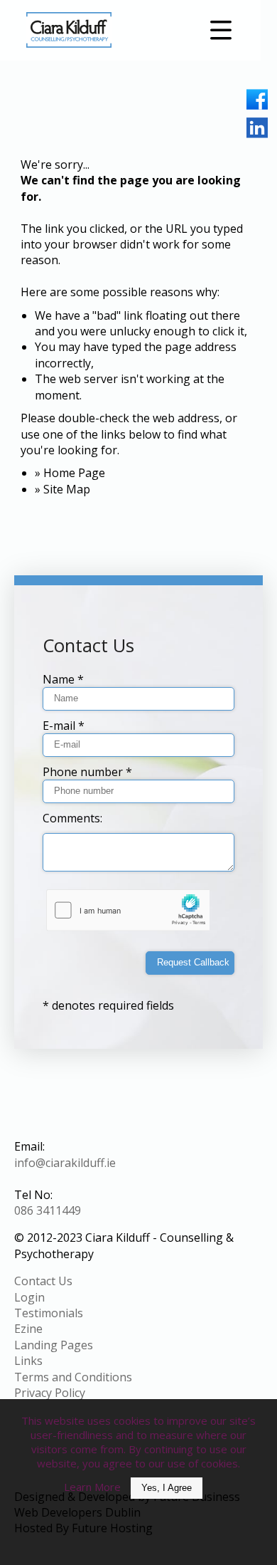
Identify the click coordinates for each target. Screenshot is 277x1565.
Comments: (72, 818)
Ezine (28, 1328)
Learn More (92, 1487)
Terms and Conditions (73, 1377)
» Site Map (62, 489)
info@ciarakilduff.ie (65, 1163)
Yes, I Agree (166, 1487)
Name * (63, 679)
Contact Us (43, 1281)
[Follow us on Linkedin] (257, 128)
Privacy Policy (49, 1393)
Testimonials (48, 1313)
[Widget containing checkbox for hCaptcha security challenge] (129, 910)
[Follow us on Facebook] (257, 99)
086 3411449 (47, 1210)
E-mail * (64, 725)
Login (29, 1297)
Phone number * (87, 772)
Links (28, 1360)
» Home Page (70, 473)
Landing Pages (53, 1345)
